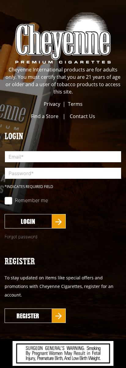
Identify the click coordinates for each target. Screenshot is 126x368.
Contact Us (82, 116)
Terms (75, 104)
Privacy (52, 104)
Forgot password (21, 236)
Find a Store (44, 116)
